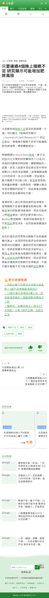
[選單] (45, 3)
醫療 (32, 8)
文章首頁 (23, 588)
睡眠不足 (20, 129)
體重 (9, 215)
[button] (45, 8)
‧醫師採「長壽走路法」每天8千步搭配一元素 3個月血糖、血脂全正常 (23, 310)
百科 (40, 8)
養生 (12, 8)
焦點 (4, 8)
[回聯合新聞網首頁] (3, 3)
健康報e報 (26, 572)
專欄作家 (33, 588)
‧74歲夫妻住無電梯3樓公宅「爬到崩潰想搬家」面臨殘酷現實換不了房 (24, 297)
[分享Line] (18, 14)
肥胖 (36, 266)
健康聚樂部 (20, 583)
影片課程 (7, 427)
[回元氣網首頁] (9, 3)
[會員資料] (41, 3)
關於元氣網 (9, 583)
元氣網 (9, 61)
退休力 (15, 588)
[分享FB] (6, 14)
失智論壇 (22, 8)
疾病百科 (40, 583)
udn (3, 61)
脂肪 (9, 223)
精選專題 (31, 583)
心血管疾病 (11, 258)
